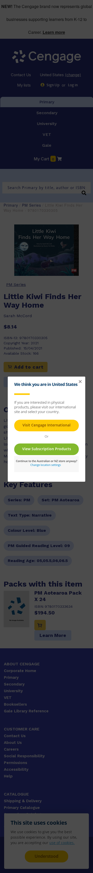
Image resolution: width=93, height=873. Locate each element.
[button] (80, 381)
